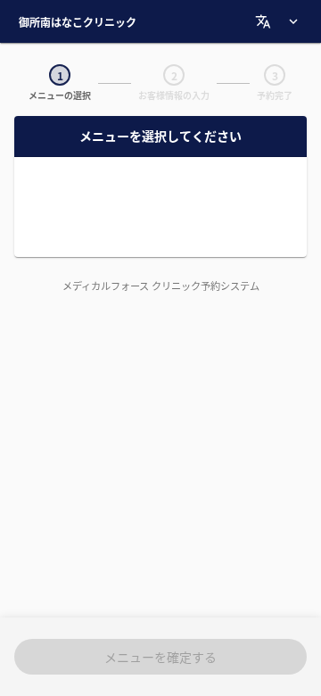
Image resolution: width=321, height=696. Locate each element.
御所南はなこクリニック (77, 21)
